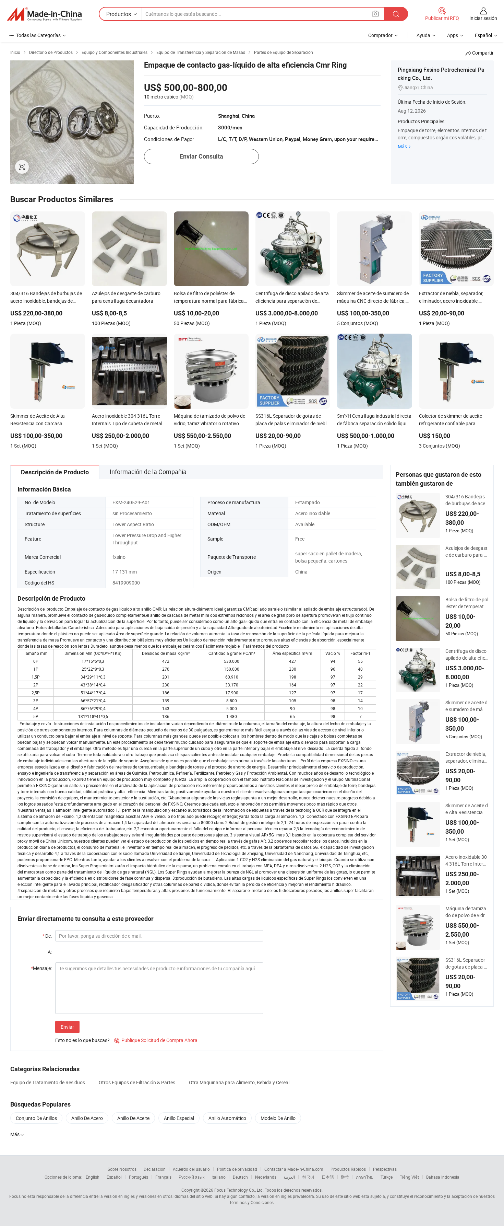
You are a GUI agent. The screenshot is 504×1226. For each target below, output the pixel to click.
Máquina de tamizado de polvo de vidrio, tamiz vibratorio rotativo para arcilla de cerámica (466, 912)
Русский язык (191, 1177)
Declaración (155, 1169)
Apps (452, 35)
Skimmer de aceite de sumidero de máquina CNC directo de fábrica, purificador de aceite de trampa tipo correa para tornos (466, 706)
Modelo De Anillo (278, 1118)
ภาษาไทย (364, 1177)
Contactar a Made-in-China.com (293, 1169)
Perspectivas (385, 1169)
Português (138, 1177)
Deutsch (240, 1177)
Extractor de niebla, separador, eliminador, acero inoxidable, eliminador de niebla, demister (466, 757)
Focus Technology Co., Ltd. (239, 1190)
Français (163, 1177)
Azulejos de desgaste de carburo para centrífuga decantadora (466, 551)
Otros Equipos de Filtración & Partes (137, 1082)
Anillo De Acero (87, 1118)
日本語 (328, 1177)
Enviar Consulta (201, 156)
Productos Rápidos (348, 1169)
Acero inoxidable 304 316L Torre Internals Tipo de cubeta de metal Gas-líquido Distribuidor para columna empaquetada (466, 860)
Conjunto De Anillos (36, 1118)
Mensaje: (41, 968)
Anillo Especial (179, 1118)
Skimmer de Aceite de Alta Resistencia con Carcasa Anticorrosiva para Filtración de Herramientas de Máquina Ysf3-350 (466, 809)
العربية (289, 1177)
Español (114, 1177)
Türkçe (387, 1177)
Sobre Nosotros (122, 1169)
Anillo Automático (227, 1118)
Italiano (219, 1177)
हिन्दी (345, 1177)
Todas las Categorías (38, 35)
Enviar (67, 1026)
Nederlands (265, 1177)
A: (50, 952)
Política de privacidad (237, 1169)
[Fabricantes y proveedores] (44, 14)
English (92, 1177)
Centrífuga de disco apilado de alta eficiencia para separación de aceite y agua (466, 654)
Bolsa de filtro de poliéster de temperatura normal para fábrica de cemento (466, 603)
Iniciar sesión (483, 18)
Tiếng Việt (409, 1177)
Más (402, 146)
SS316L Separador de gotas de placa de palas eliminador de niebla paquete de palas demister (466, 963)
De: (47, 936)
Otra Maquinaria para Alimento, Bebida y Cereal (239, 1082)
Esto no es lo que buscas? (82, 1040)
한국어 (308, 1177)
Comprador (380, 35)
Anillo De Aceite (133, 1118)
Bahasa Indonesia (442, 1177)
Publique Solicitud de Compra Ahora (155, 1040)
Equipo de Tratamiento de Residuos (47, 1082)
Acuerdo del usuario (191, 1169)
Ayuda (423, 35)
